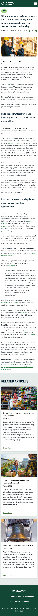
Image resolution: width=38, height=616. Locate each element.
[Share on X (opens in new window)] (33, 31)
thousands (17, 303)
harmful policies (9, 364)
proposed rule (5, 226)
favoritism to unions (13, 143)
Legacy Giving (28, 597)
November (32, 335)
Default (19, 61)
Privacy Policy (19, 611)
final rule (6, 85)
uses (24, 332)
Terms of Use (16, 597)
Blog (4, 11)
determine (11, 266)
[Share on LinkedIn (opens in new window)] (36, 31)
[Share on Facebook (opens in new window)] (30, 31)
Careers (25, 602)
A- (10, 61)
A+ (4, 61)
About (6, 597)
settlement (23, 312)
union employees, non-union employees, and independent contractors (17, 367)
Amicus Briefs (14, 602)
